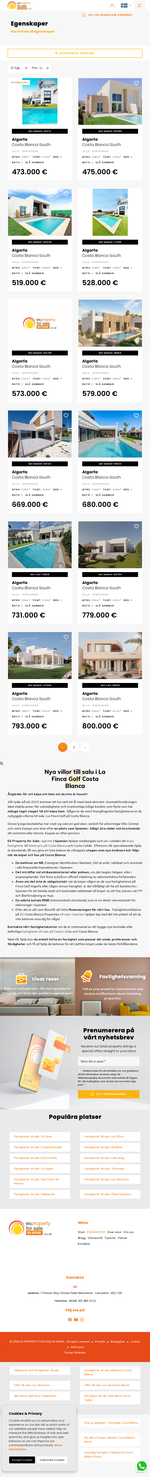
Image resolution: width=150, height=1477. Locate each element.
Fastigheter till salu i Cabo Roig (104, 1158)
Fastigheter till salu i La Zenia (33, 1136)
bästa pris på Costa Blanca (48, 846)
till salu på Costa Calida (55, 931)
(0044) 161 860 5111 (75, 1301)
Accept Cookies (22, 1460)
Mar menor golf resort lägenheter (35, 1396)
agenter (47, 841)
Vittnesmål (95, 1238)
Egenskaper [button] (96, 1232)
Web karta (77, 1347)
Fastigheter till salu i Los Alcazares (107, 1179)
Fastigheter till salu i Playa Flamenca (108, 1194)
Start (81, 1232)
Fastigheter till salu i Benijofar (104, 1147)
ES (22, 914)
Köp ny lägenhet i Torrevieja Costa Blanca (111, 1422)
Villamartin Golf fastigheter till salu (36, 1370)
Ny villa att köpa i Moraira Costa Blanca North (110, 1439)
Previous (13, 101)
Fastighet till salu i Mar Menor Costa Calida (108, 1398)
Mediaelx (80, 1352)
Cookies (135, 1341)
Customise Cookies (52, 1460)
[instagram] (81, 1319)
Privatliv (100, 1341)
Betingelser (118, 1341)
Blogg (82, 1238)
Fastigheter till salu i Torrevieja (104, 1168)
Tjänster (110, 1238)
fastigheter (15, 846)
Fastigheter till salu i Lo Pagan (33, 1168)
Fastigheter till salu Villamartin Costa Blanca (108, 1372)
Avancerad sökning (76, 53)
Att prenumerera (110, 1094)
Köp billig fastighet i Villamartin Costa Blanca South (109, 1454)
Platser (122, 1238)
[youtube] (75, 1319)
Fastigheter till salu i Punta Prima (35, 1158)
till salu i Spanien (72, 914)
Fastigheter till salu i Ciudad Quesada (38, 1147)
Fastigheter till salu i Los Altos (104, 1136)
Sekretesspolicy (88, 1077)
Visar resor (114, 1232)
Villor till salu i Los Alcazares (32, 1385)
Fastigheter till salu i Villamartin (34, 1194)
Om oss (129, 1232)
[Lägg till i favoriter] (66, 82)
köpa (130, 841)
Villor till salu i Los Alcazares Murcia (107, 1385)
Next (66, 101)
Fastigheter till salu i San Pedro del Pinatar (36, 1181)
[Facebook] (69, 1319)
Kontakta (84, 1244)
